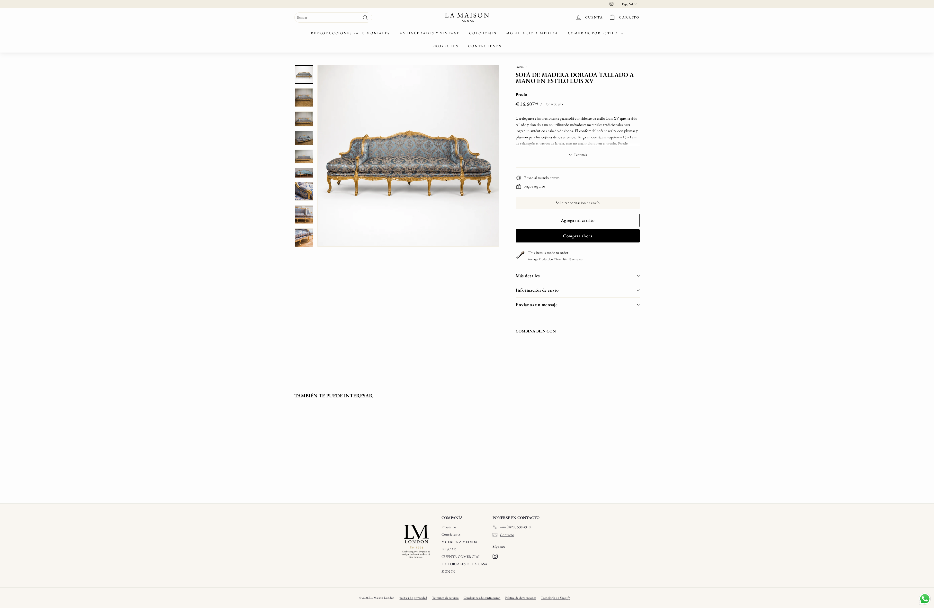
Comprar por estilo (594, 33)
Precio (521, 94)
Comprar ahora (577, 236)
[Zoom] (408, 155)
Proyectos (445, 46)
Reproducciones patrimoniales (350, 33)
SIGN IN (448, 571)
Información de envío (537, 290)
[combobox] (333, 17)
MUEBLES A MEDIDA (459, 541)
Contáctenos (485, 46)
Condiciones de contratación (482, 598)
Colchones (482, 33)
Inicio (520, 66)
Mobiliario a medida (532, 33)
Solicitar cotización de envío (578, 202)
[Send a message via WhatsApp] (925, 599)
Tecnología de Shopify (555, 598)
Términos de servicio (445, 598)
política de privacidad (413, 598)
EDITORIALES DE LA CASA (464, 564)
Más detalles (528, 276)
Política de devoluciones (520, 598)
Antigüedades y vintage (430, 33)
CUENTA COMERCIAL (460, 556)
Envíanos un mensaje (536, 305)
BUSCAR (448, 549)
